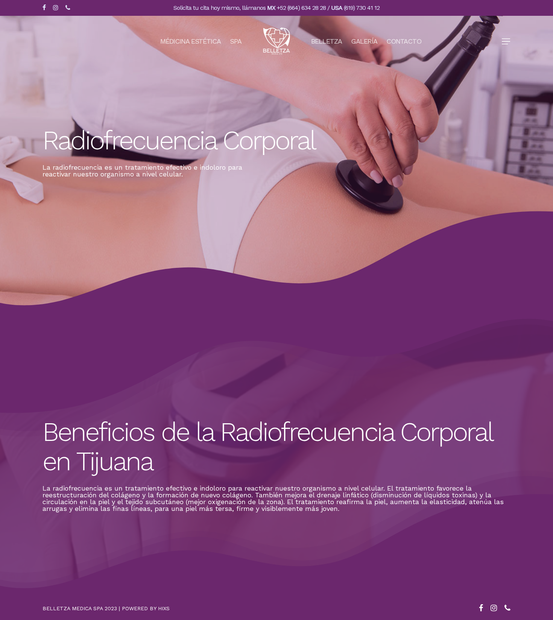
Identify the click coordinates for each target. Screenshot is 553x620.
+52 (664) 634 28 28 (301, 7)
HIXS (164, 608)
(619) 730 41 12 (362, 7)
